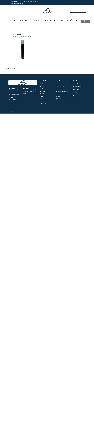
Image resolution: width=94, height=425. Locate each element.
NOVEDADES (50, 20)
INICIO (12, 20)
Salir (47, 328)
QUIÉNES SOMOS (24, 20)
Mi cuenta (47, 324)
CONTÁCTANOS (72, 20)
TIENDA (60, 20)
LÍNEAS (37, 20)
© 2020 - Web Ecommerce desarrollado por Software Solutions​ (20, 111)
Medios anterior (10, 68)
